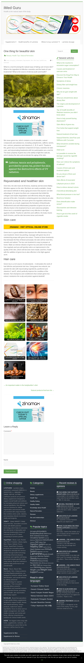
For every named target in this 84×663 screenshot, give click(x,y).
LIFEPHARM (8, 488)
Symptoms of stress (64, 81)
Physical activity (42, 559)
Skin (32, 60)
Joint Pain (45, 551)
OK (42, 660)
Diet (36, 542)
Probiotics (34, 561)
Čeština (41, 586)
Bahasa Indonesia (37, 596)
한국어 (51, 596)
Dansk (47, 586)
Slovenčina (40, 602)
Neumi (6, 569)
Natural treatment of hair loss (67, 134)
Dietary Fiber (42, 542)
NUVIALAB (7, 598)
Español (46, 589)
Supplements (10, 42)
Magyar (51, 592)
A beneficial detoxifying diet (67, 191)
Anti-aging (12, 60)
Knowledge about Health (38, 508)
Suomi (33, 592)
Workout (33, 521)
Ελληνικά (40, 589)
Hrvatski (45, 592)
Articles (32, 488)
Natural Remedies (27, 56)
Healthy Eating (35, 501)
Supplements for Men (11, 633)
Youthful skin (43, 60)
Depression (39, 540)
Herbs (42, 549)
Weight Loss (35, 570)
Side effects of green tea (65, 124)
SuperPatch (7, 540)
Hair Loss (48, 544)
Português (42, 599)
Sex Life (41, 563)
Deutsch (33, 589)
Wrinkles (41, 572)
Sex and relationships (37, 517)
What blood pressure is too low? (68, 194)
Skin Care (36, 60)
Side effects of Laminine (68, 516)
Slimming (37, 567)
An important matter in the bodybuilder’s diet (21, 385)
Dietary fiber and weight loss (67, 85)
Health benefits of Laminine (28, 42)
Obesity (33, 558)
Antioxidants (19, 60)
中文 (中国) (48, 605)
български (34, 586)
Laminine (36, 553)
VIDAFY (6, 521)
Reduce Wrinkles (43, 561)
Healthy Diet (36, 546)
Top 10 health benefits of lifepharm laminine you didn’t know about (67, 112)
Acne (7, 60)
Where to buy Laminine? (49, 42)
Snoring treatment (66, 600)
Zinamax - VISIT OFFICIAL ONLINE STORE (29, 227)
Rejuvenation (26, 60)
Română (50, 599)
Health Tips (16, 56)
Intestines (40, 551)
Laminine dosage (68, 42)
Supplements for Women (12, 636)
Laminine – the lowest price (69, 539)
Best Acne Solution (63, 198)
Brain (31, 536)
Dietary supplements (36, 494)
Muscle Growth (47, 554)
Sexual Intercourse (48, 563)
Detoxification (48, 540)
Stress (43, 567)
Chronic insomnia (63, 88)
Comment (8, 431)
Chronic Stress (44, 535)
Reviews (33, 514)
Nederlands (35, 599)
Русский (33, 602)
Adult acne (60, 150)
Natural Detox (33, 556)
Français (39, 592)
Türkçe (33, 605)
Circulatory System (37, 538)
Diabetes (32, 542)
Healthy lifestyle (47, 547)
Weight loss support (41, 570)
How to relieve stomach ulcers (67, 187)
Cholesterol (37, 535)
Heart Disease (35, 549)
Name (6, 460)
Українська (40, 605)
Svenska (48, 602)
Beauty (8, 56)
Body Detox (44, 533)
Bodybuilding (34, 533)
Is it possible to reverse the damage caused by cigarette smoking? (67, 156)
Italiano (46, 596)
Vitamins (48, 567)
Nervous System (43, 556)
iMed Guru (12, 8)
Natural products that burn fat (42, 390)
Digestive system (37, 544)
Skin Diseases (44, 565)
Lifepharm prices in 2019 (66, 184)
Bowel (49, 533)
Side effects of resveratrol (66, 180)
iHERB (6, 620)
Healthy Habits (35, 504)
